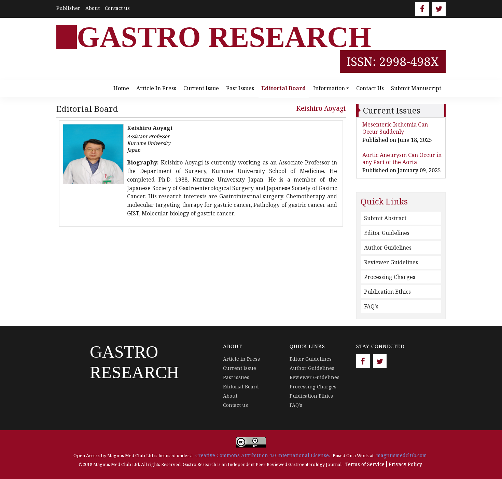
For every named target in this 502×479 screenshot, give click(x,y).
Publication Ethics (387, 291)
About (92, 8)
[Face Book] (422, 9)
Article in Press (156, 88)
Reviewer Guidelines (391, 262)
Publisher (68, 8)
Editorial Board (283, 88)
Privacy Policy (405, 464)
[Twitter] (439, 9)
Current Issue (201, 88)
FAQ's (371, 306)
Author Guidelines (388, 247)
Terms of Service (365, 464)
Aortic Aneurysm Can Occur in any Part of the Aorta (402, 158)
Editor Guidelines (386, 233)
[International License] (251, 441)
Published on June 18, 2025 (397, 140)
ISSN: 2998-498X (393, 61)
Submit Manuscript (416, 88)
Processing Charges (389, 277)
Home (121, 88)
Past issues (240, 88)
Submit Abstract (385, 218)
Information (329, 88)
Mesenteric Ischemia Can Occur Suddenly (395, 128)
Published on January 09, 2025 (401, 170)
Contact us (117, 8)
